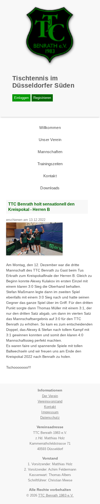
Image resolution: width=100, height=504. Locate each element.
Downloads (49, 188)
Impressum (49, 412)
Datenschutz (50, 417)
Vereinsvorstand (50, 401)
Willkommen (50, 127)
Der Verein (50, 396)
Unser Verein (50, 139)
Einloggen (21, 98)
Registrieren (42, 98)
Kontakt (50, 176)
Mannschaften (50, 152)
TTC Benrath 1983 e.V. (56, 495)
